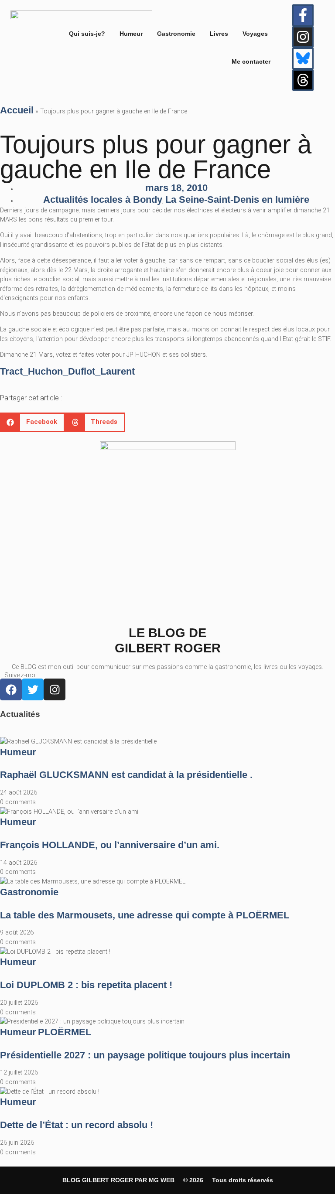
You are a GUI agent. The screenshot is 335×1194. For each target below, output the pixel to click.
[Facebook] (11, 689)
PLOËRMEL (64, 1032)
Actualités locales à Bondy (102, 199)
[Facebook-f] (303, 15)
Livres (219, 33)
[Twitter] (33, 689)
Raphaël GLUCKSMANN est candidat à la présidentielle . (126, 774)
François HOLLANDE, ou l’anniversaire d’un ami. (109, 844)
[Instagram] (303, 37)
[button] (32, 422)
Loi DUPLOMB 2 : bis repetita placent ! (86, 984)
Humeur (131, 33)
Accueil (17, 110)
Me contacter (251, 61)
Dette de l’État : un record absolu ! (76, 1124)
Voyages (255, 33)
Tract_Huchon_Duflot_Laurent (67, 371)
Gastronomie (176, 33)
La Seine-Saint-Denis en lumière (237, 199)
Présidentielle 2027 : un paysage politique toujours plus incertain (145, 1055)
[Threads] (303, 80)
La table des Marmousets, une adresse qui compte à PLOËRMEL (144, 915)
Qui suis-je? (87, 33)
